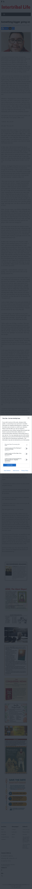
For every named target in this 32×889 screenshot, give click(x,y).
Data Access (16, 470)
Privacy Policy (24, 470)
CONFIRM (10, 465)
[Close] (28, 418)
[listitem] (16, 445)
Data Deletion (7, 470)
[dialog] (16, 444)
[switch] (26, 448)
